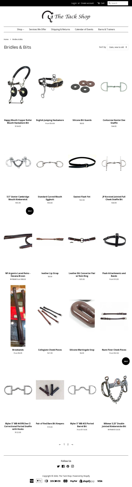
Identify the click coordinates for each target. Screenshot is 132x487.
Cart (102, 3)
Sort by (102, 47)
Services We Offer (37, 29)
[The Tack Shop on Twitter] (58, 467)
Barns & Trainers (106, 29)
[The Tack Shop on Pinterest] (67, 467)
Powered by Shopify (81, 476)
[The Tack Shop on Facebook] (63, 467)
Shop (20, 29)
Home (6, 39)
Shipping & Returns (60, 29)
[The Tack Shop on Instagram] (72, 467)
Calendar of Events (84, 29)
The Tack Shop (65, 476)
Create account (87, 3)
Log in (74, 3)
